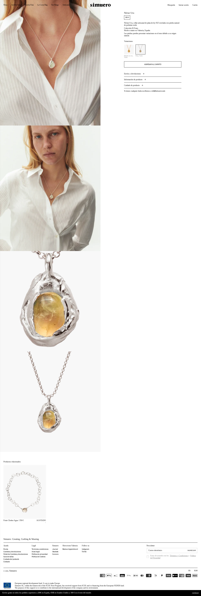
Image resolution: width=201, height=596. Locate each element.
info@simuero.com (158, 91)
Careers (55, 554)
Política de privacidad (40, 554)
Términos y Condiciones (179, 556)
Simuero (13, 571)
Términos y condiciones (40, 549)
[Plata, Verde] (140, 49)
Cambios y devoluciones (12, 552)
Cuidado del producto (11, 559)
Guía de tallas (8, 557)
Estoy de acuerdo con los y (173, 557)
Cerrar (195, 593)
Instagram (85, 549)
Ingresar (191, 550)
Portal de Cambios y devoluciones (15, 554)
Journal (55, 549)
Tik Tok (84, 552)
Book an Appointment (70, 549)
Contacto (6, 562)
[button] (171, 5)
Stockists (55, 552)
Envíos (5, 549)
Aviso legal (36, 552)
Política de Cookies (38, 557)
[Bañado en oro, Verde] (129, 49)
